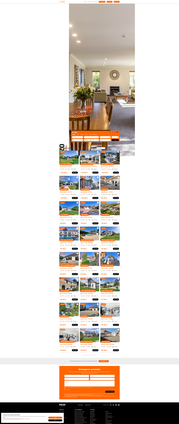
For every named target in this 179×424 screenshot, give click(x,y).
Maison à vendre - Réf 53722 (66, 242)
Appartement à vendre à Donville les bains (81, 422)
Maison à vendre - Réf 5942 (107, 192)
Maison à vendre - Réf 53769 (66, 268)
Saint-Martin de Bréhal (108, 420)
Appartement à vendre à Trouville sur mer (80, 417)
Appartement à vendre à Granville (79, 411)
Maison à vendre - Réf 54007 (66, 293)
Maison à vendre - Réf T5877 (86, 268)
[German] (118, 132)
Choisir (55, 420)
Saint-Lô (106, 419)
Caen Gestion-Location (93, 419)
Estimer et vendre (61, 411)
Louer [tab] (78, 134)
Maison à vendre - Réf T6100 (107, 268)
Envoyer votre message (109, 391)
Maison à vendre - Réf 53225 (107, 293)
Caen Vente (91, 417)
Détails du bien (75, 172)
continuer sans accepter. (25, 419)
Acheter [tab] (73, 134)
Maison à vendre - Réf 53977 (66, 192)
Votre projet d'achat (104, 361)
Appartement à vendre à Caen (79, 413)
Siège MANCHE (92, 411)
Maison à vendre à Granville (79, 414)
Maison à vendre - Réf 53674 (107, 217)
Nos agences (90, 1)
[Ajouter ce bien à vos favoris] (77, 152)
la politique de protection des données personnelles (76, 389)
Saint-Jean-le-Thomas (108, 417)
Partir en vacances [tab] (93, 134)
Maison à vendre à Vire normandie (80, 420)
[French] (112, 132)
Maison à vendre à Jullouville (79, 416)
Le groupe (85, 1)
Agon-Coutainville (92, 420)
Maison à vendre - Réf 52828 (87, 293)
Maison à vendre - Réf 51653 (107, 166)
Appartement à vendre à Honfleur (79, 419)
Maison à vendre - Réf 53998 (87, 319)
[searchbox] (78, 137)
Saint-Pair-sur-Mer (107, 422)
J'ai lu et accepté (74, 389)
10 (114, 148)
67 (118, 148)
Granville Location (92, 414)
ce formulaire (78, 396)
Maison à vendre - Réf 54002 (87, 242)
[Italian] (114, 132)
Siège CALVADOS (92, 416)
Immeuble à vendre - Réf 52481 (107, 344)
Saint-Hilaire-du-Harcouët (109, 416)
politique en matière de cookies (26, 418)
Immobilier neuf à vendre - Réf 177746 (89, 166)
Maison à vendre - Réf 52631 (87, 344)
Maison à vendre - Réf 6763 (66, 319)
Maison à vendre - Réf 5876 (86, 217)
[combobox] (77, 137)
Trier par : (95, 148)
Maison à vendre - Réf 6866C (66, 344)
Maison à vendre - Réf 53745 (66, 217)
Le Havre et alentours (108, 413)
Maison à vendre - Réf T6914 (86, 192)
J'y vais (115, 140)
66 (117, 148)
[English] (116, 132)
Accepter (55, 417)
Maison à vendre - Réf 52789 (107, 242)
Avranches (91, 422)
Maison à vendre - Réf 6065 (66, 166)
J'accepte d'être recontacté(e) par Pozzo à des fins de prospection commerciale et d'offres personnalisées (79, 387)
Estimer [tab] (86, 134)
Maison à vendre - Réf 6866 (107, 319)
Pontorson (106, 414)
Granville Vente (92, 413)
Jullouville (106, 411)
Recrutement (95, 1)
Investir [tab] (82, 134)
